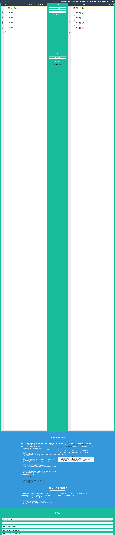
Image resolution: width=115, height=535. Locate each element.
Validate (57, 8)
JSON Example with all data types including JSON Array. (33, 480)
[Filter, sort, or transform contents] (7, 4)
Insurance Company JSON (72, 456)
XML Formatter (84, 1)
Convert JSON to (57, 57)
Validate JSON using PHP (28, 483)
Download (57, 61)
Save (99, 1)
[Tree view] (106, 4)
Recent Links (105, 1)
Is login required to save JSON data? (11, 533)
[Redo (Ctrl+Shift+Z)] (13, 4)
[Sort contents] (5, 4)
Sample (30, 4)
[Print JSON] (41, 4)
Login (112, 1)
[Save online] (37, 4)
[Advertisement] (57, 34)
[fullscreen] (46, 4)
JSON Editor (69, 446)
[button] (3, 6)
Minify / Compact (57, 54)
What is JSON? (26, 479)
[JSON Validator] (39, 4)
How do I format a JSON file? (9, 526)
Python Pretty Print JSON (28, 481)
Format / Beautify (57, 15)
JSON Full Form (57, 64)
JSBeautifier (93, 1)
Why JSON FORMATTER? (9, 519)
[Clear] (42, 4)
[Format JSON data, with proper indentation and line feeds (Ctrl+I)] (1, 4)
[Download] (110, 4)
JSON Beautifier (65, 1)
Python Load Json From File (28, 485)
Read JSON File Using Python (28, 482)
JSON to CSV (84, 445)
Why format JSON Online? (9, 523)
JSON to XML (76, 445)
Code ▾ (83, 4)
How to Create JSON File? (28, 476)
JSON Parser (74, 1)
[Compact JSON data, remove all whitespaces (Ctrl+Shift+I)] (3, 4)
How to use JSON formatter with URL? (12, 530)
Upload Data (57, 5)
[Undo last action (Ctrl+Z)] (11, 4)
